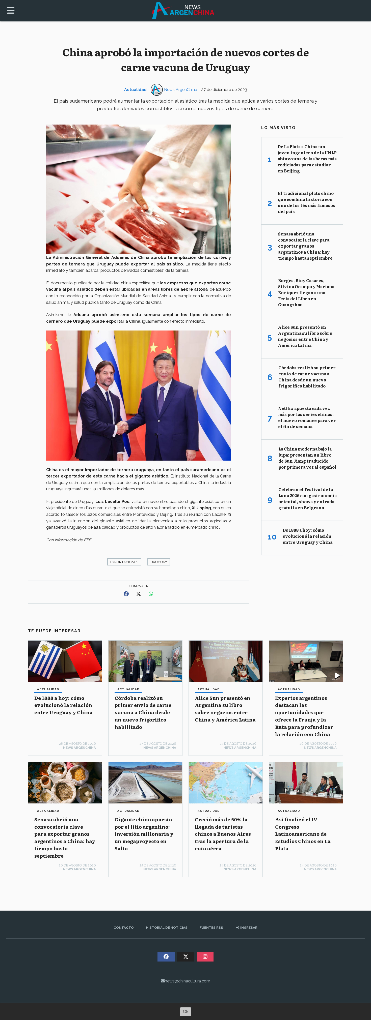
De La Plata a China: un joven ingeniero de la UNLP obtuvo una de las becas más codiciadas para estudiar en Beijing (307, 158)
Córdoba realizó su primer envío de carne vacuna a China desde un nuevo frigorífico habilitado (143, 712)
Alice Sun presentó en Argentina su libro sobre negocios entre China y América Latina (225, 708)
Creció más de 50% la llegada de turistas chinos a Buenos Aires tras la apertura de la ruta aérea (223, 834)
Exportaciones (124, 562)
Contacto (124, 927)
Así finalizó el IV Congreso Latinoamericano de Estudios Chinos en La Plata (303, 834)
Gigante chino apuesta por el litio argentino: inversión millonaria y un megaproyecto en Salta (144, 834)
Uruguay (158, 562)
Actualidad (135, 89)
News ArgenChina (180, 89)
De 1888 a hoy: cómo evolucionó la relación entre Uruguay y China (63, 705)
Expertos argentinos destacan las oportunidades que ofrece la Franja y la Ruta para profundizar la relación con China (304, 716)
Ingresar (248, 927)
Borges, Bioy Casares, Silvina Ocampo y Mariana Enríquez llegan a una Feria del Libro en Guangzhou (306, 292)
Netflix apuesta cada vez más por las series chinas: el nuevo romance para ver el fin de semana (307, 417)
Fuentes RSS (211, 927)
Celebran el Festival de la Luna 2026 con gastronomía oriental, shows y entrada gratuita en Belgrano (307, 498)
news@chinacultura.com (187, 981)
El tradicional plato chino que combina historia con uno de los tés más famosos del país (306, 202)
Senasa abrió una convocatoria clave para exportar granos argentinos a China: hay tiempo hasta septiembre (64, 837)
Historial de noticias (167, 927)
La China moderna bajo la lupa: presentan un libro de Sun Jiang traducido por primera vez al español (307, 458)
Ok (185, 1011)
